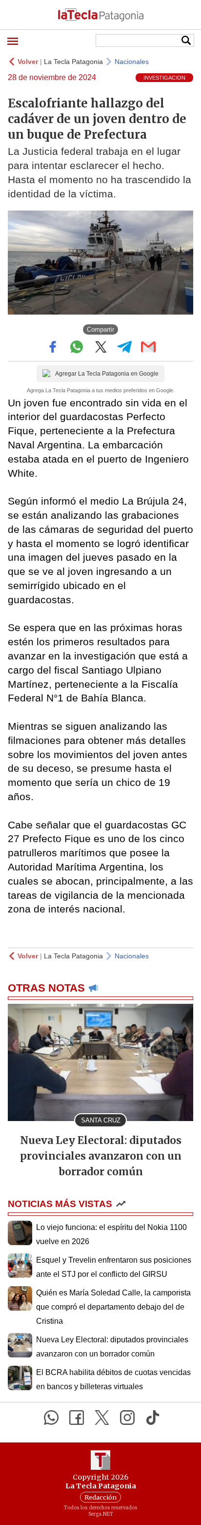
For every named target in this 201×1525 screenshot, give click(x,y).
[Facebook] (76, 1417)
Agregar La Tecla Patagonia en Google (107, 373)
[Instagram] (127, 1417)
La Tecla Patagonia (73, 61)
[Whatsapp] (51, 1417)
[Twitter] (102, 1417)
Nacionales (132, 61)
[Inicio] (100, 14)
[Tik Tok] (152, 1417)
